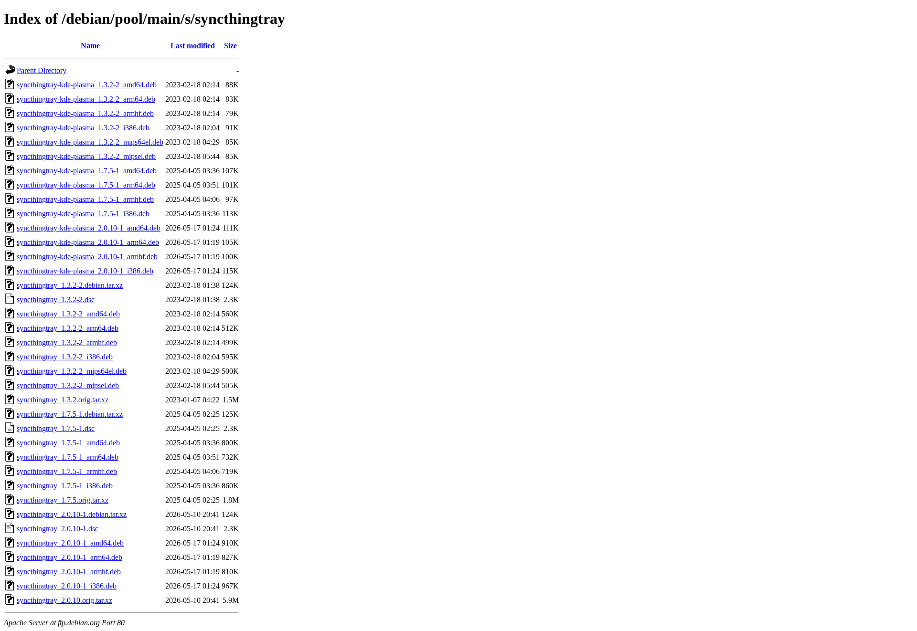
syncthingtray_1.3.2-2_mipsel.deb (68, 385)
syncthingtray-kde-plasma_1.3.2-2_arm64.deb (86, 99)
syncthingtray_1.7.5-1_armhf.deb (67, 471)
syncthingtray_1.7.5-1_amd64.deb (68, 443)
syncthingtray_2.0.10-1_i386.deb (67, 586)
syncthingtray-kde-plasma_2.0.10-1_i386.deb (85, 271)
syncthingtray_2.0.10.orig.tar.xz (64, 600)
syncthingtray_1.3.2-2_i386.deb (65, 357)
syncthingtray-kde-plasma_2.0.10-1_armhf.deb (87, 256)
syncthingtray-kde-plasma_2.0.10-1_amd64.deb (88, 228)
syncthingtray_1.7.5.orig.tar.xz (62, 500)
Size (230, 46)
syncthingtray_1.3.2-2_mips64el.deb (72, 371)
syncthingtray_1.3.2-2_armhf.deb (67, 342)
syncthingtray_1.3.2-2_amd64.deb (68, 314)
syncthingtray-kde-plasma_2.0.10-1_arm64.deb (88, 242)
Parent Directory (41, 70)
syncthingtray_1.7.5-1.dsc (56, 428)
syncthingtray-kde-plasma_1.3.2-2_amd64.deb (87, 85)
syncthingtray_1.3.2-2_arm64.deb (67, 328)
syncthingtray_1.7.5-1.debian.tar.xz (70, 414)
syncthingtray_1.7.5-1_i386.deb (65, 486)
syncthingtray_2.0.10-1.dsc (57, 529)
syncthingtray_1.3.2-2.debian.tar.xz (70, 285)
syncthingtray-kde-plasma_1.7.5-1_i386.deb (83, 214)
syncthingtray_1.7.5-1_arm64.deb (67, 457)
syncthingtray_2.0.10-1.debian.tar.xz (72, 514)
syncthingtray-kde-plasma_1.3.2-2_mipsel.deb (86, 156)
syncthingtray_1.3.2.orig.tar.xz (62, 400)
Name (90, 46)
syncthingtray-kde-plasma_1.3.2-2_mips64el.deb (90, 142)
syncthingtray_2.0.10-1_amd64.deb (70, 543)
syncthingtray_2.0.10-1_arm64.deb (69, 557)
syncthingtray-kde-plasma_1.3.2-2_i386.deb (83, 128)
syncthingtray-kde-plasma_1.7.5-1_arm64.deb (86, 185)
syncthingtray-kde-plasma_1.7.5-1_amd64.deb (87, 171)
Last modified (193, 46)
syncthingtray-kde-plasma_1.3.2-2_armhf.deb (85, 113)
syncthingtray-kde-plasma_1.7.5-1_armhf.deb (85, 199)
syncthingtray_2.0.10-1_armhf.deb (69, 572)
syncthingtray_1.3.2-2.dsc (56, 299)
